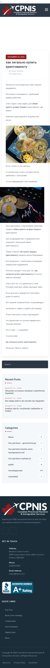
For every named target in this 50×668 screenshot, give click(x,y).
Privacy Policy (19, 662)
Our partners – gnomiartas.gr (25, 443)
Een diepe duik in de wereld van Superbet (24, 401)
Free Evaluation (11, 627)
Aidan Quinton (17, 71)
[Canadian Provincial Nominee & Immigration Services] (19, 10)
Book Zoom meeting (13, 615)
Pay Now (9, 610)
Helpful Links (10, 632)
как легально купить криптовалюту (21, 342)
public (25, 464)
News (25, 437)
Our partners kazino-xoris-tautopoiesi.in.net (25, 451)
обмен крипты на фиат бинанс (26, 229)
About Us (6, 662)
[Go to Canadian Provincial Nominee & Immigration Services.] (2, 38)
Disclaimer (33, 662)
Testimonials (10, 621)
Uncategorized (15, 74)
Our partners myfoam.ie (25, 458)
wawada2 (25, 476)
